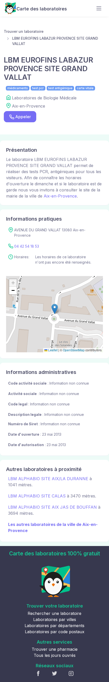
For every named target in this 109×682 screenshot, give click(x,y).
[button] (54, 309)
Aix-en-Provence (60, 196)
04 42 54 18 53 (26, 246)
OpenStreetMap (74, 350)
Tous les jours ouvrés (55, 655)
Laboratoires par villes (54, 619)
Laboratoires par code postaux (54, 631)
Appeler (23, 116)
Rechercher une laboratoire (54, 613)
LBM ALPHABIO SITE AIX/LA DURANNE (48, 478)
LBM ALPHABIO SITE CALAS (37, 495)
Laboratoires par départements (54, 625)
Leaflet (52, 350)
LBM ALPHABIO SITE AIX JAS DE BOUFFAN (52, 507)
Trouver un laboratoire (24, 31)
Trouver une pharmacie (55, 649)
